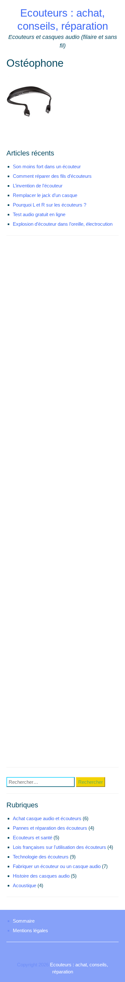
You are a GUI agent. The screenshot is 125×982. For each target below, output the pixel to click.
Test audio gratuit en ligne (39, 214)
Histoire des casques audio (41, 876)
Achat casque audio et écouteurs (47, 818)
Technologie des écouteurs (41, 856)
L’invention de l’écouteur (38, 185)
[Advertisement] (62, 503)
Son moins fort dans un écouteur (47, 166)
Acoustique (24, 885)
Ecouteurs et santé (32, 837)
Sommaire (24, 921)
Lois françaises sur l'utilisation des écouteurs (59, 847)
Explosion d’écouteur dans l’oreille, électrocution (63, 224)
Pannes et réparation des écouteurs (50, 828)
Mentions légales (30, 930)
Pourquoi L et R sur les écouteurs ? (49, 205)
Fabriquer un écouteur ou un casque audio (57, 866)
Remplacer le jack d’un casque (45, 195)
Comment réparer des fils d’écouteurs (52, 176)
